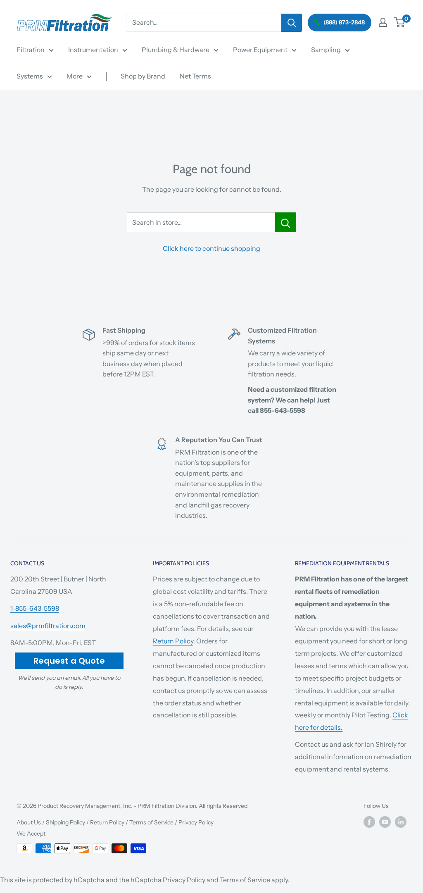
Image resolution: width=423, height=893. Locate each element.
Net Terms (195, 76)
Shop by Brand (143, 76)
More (75, 76)
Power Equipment (260, 49)
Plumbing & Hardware (175, 49)
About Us (29, 822)
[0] (399, 22)
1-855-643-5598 (34, 608)
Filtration (31, 49)
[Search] (291, 23)
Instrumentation (93, 49)
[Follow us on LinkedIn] (400, 822)
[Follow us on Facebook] (369, 822)
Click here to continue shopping (211, 248)
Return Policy (173, 641)
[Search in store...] (285, 222)
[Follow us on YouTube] (385, 822)
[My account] (383, 22)
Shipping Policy (65, 822)
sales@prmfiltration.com (48, 626)
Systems (30, 76)
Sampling (326, 49)
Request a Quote (69, 661)
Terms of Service (151, 822)
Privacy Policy (196, 822)
